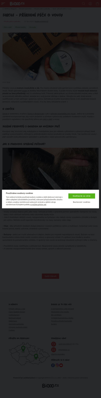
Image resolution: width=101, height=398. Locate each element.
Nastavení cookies (81, 202)
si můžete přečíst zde (38, 205)
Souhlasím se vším (82, 196)
